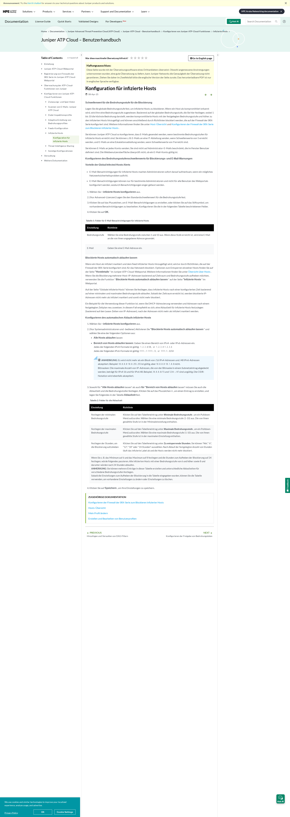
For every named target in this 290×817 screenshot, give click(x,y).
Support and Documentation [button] (116, 11)
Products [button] (47, 11)
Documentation (16, 21)
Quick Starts (64, 21)
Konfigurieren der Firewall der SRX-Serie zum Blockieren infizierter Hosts (126, 502)
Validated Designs (88, 21)
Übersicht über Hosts (199, 271)
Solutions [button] (27, 11)
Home (44, 31)
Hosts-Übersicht (97, 507)
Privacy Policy (11, 813)
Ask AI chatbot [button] (34, 3)
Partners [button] (85, 11)
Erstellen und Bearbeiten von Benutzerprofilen (112, 518)
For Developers (116, 21)
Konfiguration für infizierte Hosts (61, 139)
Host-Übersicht (158, 124)
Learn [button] (144, 11)
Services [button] (67, 11)
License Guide (42, 21)
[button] (280, 798)
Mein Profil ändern (98, 513)
